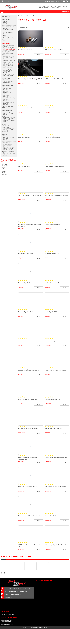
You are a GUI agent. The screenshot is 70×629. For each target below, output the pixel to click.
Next (4, 573)
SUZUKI (4, 171)
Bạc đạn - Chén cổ (8, 87)
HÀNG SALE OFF (6, 16)
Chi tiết (38, 54)
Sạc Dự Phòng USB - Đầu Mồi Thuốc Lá (8, 66)
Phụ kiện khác (6, 143)
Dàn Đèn (4, 134)
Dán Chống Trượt (8, 75)
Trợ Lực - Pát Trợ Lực (9, 58)
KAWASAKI (5, 166)
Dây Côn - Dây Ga (8, 64)
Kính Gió (5, 79)
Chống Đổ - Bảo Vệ (8, 102)
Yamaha (5, 24)
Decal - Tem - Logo (8, 74)
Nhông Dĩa (6, 100)
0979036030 (65, 11)
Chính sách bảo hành (6, 620)
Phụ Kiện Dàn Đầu (23, 15)
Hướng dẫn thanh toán (7, 624)
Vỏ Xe (4, 94)
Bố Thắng (6, 96)
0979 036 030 (45, 7)
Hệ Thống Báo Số (8, 63)
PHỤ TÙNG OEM (6, 19)
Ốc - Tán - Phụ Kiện (8, 147)
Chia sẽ (53, 1)
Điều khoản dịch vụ (6, 623)
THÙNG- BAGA (7, 144)
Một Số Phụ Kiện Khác (9, 154)
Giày (4, 40)
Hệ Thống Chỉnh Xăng (9, 117)
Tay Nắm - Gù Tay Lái (37, 15)
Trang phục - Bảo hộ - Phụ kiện (8, 27)
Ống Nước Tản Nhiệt (9, 128)
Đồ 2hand (6, 155)
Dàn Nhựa (6, 73)
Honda (5, 21)
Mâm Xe (5, 89)
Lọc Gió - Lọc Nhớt (8, 113)
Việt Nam (3, 1)
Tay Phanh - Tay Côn (9, 48)
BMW (3, 167)
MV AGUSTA (5, 174)
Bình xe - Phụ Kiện (8, 148)
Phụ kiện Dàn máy (7, 110)
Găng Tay (5, 36)
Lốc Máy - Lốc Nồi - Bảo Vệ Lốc (8, 130)
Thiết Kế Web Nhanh (41, 627)
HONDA (4, 170)
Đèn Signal (6, 140)
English (8, 1)
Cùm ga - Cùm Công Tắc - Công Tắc (8, 51)
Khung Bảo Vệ (7, 92)
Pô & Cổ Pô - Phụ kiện (9, 120)
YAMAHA (4, 164)
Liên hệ (57, 1)
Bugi (4, 121)
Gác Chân (6, 105)
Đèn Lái (5, 135)
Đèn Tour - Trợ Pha (8, 137)
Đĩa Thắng (6, 95)
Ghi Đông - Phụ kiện (8, 57)
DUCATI (4, 168)
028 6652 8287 (56, 7)
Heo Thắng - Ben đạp (9, 98)
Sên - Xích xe (6, 91)
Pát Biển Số (6, 82)
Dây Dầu (5, 99)
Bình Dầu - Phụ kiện (8, 56)
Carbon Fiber (6, 71)
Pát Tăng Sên (7, 88)
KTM (3, 172)
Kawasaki (5, 22)
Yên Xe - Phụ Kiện (8, 81)
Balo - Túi (5, 35)
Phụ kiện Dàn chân (7, 85)
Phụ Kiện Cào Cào (8, 145)
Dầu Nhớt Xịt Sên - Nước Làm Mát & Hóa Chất (8, 151)
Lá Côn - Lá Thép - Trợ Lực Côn (8, 126)
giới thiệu (47, 1)
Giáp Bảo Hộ (6, 33)
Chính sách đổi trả (6, 621)
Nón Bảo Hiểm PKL (8, 32)
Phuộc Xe (5, 103)
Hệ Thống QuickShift (8, 119)
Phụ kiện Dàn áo (7, 70)
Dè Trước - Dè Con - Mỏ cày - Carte (8, 77)
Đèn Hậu (5, 138)
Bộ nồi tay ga (6, 112)
